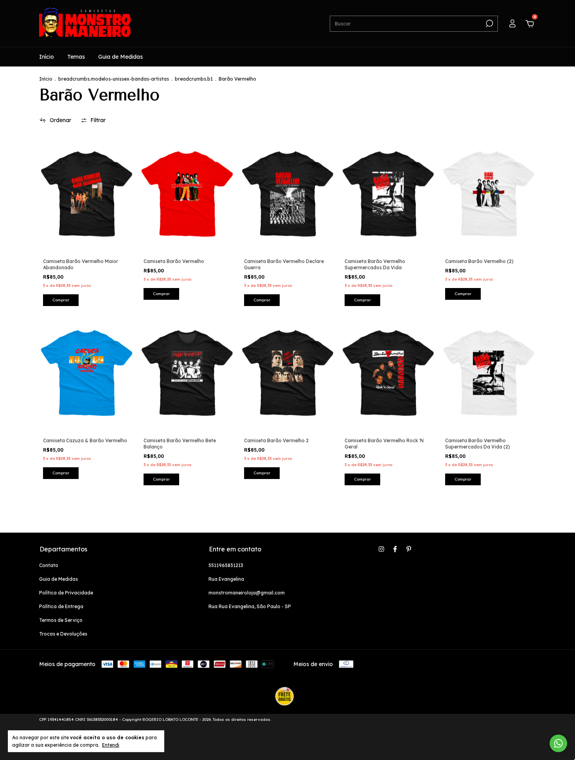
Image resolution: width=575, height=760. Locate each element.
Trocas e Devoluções (63, 634)
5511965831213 (225, 565)
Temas (76, 56)
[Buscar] (489, 23)
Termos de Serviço (61, 620)
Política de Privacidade (66, 593)
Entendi (110, 745)
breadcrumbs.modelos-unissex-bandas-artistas (113, 79)
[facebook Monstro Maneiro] (395, 549)
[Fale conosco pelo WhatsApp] (558, 743)
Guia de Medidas (120, 56)
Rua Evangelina (226, 579)
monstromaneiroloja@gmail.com (246, 593)
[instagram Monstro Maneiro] (381, 549)
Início (46, 56)
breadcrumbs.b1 (194, 79)
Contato (48, 565)
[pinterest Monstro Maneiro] (409, 549)
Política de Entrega (61, 606)
